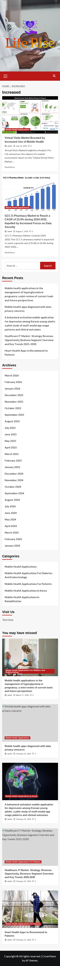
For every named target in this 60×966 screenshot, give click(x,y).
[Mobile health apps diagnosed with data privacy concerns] (30, 723)
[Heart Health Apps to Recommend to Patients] (30, 909)
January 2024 (12, 545)
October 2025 (13, 408)
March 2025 (12, 453)
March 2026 (12, 375)
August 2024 (12, 499)
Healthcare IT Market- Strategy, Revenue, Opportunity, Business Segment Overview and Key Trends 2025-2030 (29, 340)
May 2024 (10, 519)
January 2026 (12, 388)
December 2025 (14, 395)
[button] (5, 75)
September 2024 (14, 493)
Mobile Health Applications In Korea (26, 590)
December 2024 (14, 473)
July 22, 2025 (21, 146)
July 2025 (10, 427)
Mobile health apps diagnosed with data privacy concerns (28, 308)
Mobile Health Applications (17, 130)
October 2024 (13, 486)
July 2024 (10, 506)
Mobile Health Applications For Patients (28, 583)
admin (9, 146)
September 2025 (14, 414)
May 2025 (10, 440)
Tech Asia (7, 619)
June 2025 (11, 434)
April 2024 (11, 525)
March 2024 (12, 532)
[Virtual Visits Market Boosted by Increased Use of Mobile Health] (30, 115)
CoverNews (49, 956)
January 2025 (12, 467)
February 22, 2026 (23, 881)
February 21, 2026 (23, 940)
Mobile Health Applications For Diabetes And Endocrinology (28, 575)
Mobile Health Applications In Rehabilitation (22, 599)
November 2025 (14, 401)
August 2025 (12, 421)
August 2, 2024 (22, 231)
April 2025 (11, 447)
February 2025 (13, 460)
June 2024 (11, 512)
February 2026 (13, 381)
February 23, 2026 (23, 754)
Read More (10, 167)
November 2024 (14, 480)
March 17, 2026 (22, 695)
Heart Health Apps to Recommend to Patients (26, 352)
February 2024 (13, 539)
